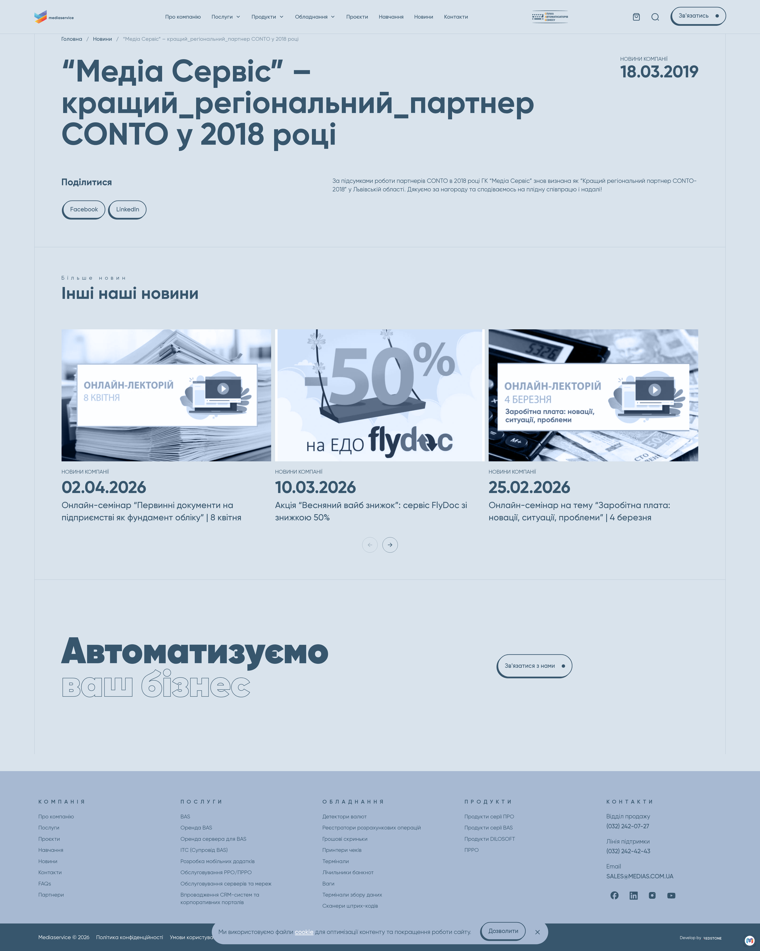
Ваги (328, 884)
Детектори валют (344, 816)
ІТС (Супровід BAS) (204, 850)
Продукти (264, 17)
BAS (185, 816)
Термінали (335, 861)
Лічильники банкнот (348, 872)
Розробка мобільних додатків (217, 861)
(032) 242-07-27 (627, 826)
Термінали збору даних (352, 895)
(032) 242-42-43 (628, 851)
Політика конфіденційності (129, 937)
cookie (304, 932)
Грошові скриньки (345, 839)
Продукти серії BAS (489, 828)
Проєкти (357, 17)
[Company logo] (67, 17)
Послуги (222, 17)
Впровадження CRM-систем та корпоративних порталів (219, 898)
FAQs (44, 884)
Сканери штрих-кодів (350, 906)
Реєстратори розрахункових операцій (371, 828)
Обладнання (311, 17)
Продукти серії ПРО (489, 816)
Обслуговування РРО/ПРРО (216, 872)
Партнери (51, 895)
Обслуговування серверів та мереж (226, 884)
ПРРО (472, 850)
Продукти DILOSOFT (490, 839)
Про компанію (183, 17)
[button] (390, 545)
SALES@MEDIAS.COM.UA (640, 876)
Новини (423, 17)
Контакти (456, 17)
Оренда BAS (196, 828)
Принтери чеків (342, 850)
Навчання (391, 17)
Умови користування (196, 937)
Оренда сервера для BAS (213, 839)
